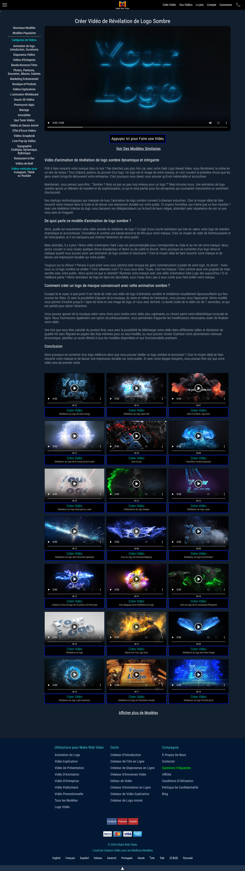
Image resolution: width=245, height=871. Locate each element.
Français (70, 858)
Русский (188, 858)
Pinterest (122, 821)
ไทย (152, 858)
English (56, 858)
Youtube (133, 821)
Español (84, 858)
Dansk (141, 858)
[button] (74, 390)
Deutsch (111, 858)
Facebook (111, 821)
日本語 (174, 858)
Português (127, 858)
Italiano (98, 858)
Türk (162, 858)
